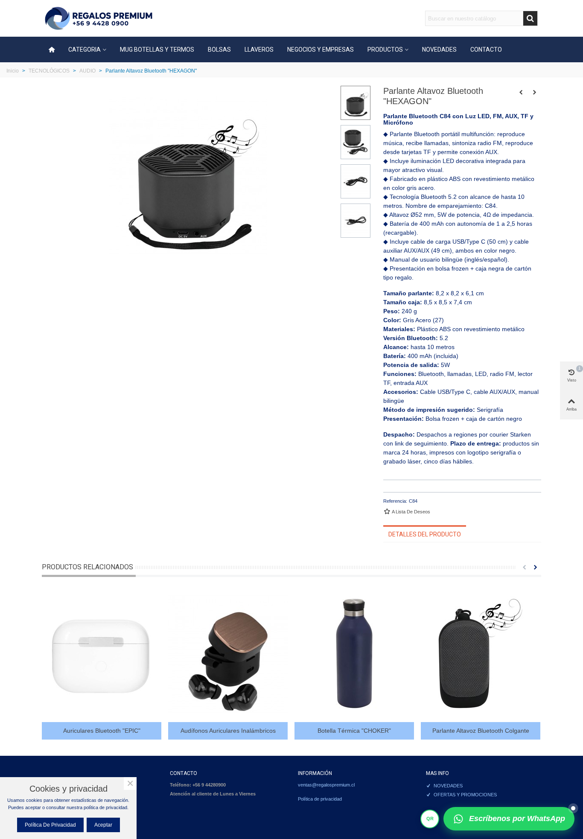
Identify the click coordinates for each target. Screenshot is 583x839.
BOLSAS (219, 49)
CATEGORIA (84, 49)
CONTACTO (486, 49)
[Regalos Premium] (98, 18)
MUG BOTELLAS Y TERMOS (157, 49)
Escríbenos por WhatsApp (517, 818)
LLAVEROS (259, 49)
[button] (524, 567)
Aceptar (103, 825)
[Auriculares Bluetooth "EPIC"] (101, 654)
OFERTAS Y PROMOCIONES (465, 794)
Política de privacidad (320, 798)
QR (430, 818)
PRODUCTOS (385, 49)
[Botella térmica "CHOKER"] (354, 654)
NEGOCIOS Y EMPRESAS (320, 49)
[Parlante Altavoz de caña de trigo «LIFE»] (521, 92)
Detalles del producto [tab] (424, 534)
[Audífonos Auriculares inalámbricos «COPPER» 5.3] (228, 654)
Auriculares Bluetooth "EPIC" (101, 730)
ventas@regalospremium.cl (326, 784)
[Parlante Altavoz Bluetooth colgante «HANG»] (534, 92)
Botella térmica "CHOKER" (354, 730)
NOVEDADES (439, 49)
